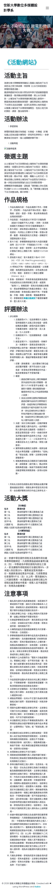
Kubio (38, 886)
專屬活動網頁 (30, 298)
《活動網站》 (22, 62)
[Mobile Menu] (47, 8)
